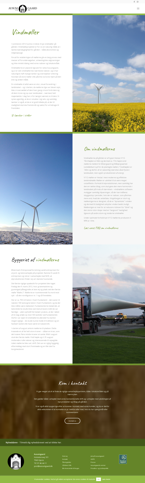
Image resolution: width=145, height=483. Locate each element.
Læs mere (106, 479)
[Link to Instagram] (137, 1)
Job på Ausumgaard (97, 456)
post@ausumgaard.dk (43, 466)
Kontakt (65, 459)
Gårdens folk (66, 465)
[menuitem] (138, 8)
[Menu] (138, 8)
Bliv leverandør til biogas (70, 468)
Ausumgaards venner (98, 465)
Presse (93, 462)
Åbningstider (66, 462)
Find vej (65, 456)
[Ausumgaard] (23, 9)
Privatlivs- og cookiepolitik (99, 468)
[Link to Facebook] (134, 1)
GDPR (93, 459)
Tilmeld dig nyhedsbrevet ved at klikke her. (40, 442)
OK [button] (99, 479)
